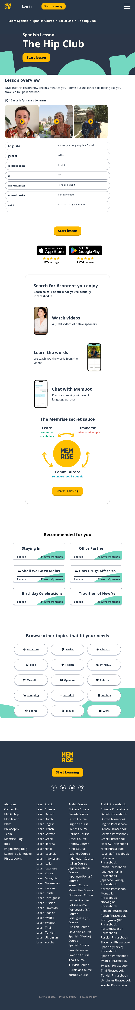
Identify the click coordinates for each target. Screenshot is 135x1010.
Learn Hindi (44, 849)
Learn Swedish (46, 923)
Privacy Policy (67, 997)
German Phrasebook (114, 834)
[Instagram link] (81, 788)
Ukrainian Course (80, 970)
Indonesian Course (81, 858)
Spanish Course (43, 21)
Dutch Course (78, 819)
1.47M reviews (85, 262)
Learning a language (18, 854)
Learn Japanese (46, 868)
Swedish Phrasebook (114, 966)
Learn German (45, 834)
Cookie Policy (88, 997)
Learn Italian (44, 863)
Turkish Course (79, 965)
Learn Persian (45, 888)
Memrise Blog (13, 839)
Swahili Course (78, 950)
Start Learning (53, 6)
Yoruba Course (78, 975)
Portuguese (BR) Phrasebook (112, 922)
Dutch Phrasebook (113, 819)
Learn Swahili (45, 918)
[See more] (127, 6)
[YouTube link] (72, 788)
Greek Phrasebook (113, 839)
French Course (78, 829)
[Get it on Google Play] (85, 250)
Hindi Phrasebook (112, 849)
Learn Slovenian (47, 908)
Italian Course (78, 863)
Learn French (45, 829)
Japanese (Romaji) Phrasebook (112, 882)
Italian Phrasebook (113, 867)
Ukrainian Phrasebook (116, 980)
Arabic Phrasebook (113, 804)
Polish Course (78, 905)
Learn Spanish (18, 21)
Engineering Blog (15, 849)
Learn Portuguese (48, 898)
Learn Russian (45, 903)
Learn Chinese (45, 809)
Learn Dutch (44, 819)
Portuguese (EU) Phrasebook (112, 931)
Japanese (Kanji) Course (79, 870)
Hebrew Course (79, 844)
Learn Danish (45, 814)
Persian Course (79, 900)
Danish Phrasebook (114, 814)
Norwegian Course (81, 895)
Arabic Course (78, 804)
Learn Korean (45, 873)
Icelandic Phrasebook (115, 854)
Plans (7, 824)
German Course (79, 834)
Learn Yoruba (45, 942)
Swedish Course (79, 955)
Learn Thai (43, 928)
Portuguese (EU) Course (79, 920)
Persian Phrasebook (114, 911)
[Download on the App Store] (51, 250)
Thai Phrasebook (112, 970)
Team (8, 834)
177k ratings (51, 262)
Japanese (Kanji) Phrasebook (111, 874)
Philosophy (11, 829)
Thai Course (77, 960)
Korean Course (78, 885)
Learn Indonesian (48, 858)
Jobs (7, 844)
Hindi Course (77, 849)
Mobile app (11, 819)
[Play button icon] (22, 121)
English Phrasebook (114, 824)
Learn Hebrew (45, 844)
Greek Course (78, 839)
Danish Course (78, 814)
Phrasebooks (13, 858)
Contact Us (11, 809)
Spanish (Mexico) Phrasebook (112, 949)
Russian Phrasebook (114, 937)
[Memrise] (8, 6)
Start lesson (36, 57)
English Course (78, 824)
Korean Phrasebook (114, 889)
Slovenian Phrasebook (115, 942)
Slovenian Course (80, 932)
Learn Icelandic (46, 854)
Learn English (45, 824)
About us (10, 804)
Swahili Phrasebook (114, 961)
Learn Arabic (44, 804)
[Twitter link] (63, 788)
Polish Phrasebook (113, 916)
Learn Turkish (45, 932)
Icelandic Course (79, 854)
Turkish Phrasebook (114, 975)
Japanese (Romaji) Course (80, 879)
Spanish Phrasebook (114, 956)
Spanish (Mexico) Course (80, 938)
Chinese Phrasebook (114, 809)
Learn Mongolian (47, 878)
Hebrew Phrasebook (114, 844)
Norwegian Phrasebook (109, 904)
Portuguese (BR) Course (79, 912)
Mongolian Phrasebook (109, 895)
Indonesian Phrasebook (109, 860)
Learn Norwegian (48, 883)
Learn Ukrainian (47, 937)
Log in (27, 6)
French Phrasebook (114, 829)
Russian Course (79, 927)
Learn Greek (44, 839)
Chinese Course (79, 809)
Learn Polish (44, 893)
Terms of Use (47, 997)
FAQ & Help (11, 814)
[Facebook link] (54, 788)
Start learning (67, 491)
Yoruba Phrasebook (114, 985)
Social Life (66, 21)
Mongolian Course (81, 890)
